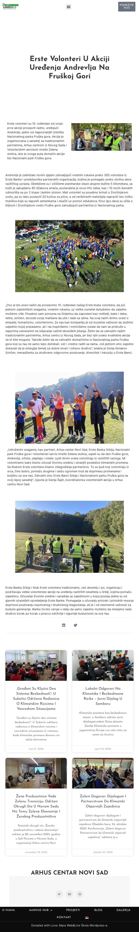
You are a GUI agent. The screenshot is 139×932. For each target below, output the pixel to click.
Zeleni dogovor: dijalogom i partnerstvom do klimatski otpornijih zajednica (103, 801)
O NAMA (8, 910)
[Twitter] (59, 894)
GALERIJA (124, 910)
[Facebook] (80, 894)
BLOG (98, 910)
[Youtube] (69, 894)
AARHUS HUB (39, 910)
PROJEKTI (73, 910)
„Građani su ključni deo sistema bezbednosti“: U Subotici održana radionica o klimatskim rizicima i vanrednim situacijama (36, 699)
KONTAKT (64, 917)
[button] (68, 7)
